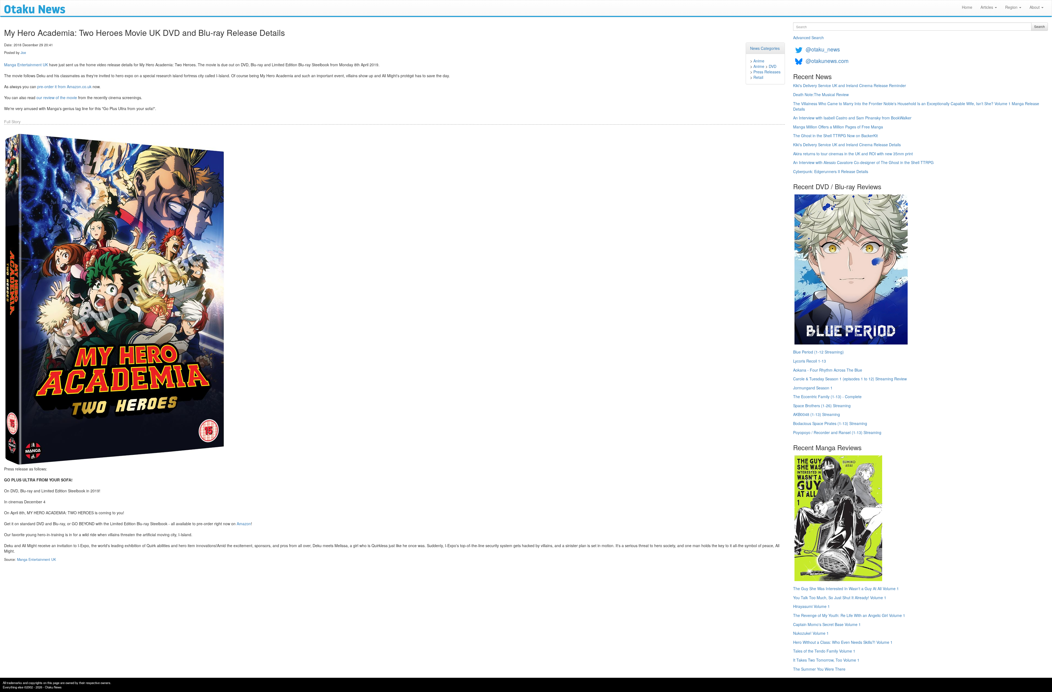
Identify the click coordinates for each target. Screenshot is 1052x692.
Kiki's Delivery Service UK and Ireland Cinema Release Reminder (849, 85)
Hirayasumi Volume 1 (811, 606)
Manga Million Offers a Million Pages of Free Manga (838, 127)
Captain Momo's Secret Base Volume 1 (827, 624)
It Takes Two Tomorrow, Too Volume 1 (826, 660)
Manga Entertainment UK (26, 64)
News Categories (765, 48)
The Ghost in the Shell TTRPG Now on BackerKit (835, 135)
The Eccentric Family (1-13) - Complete (827, 396)
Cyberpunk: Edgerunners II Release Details (830, 171)
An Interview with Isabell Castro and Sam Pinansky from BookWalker (852, 117)
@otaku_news (823, 49)
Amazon (244, 523)
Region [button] (1012, 7)
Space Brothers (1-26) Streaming (822, 405)
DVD (772, 66)
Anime (758, 61)
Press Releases (767, 71)
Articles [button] (987, 7)
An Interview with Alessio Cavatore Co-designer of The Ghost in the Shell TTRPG (863, 162)
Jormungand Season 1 (813, 387)
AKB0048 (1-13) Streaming (816, 414)
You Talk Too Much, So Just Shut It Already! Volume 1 (839, 597)
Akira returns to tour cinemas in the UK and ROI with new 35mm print (853, 153)
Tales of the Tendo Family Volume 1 (824, 651)
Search (1039, 26)
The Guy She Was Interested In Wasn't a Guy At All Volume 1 (846, 588)
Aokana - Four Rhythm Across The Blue (827, 370)
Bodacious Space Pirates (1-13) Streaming (830, 423)
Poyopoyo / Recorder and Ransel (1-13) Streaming (837, 432)
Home (967, 7)
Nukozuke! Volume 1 (811, 633)
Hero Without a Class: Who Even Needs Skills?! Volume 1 (843, 642)
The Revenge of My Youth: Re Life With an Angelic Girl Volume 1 (849, 615)
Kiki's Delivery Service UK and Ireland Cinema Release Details (847, 144)
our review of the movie (56, 97)
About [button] (1035, 7)
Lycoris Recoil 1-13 (809, 361)
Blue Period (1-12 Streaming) (818, 352)
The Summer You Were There (819, 669)
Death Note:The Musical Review (821, 94)
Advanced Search (808, 37)
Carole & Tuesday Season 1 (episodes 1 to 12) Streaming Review (850, 378)
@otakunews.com (827, 61)
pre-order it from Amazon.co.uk (64, 86)
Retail (758, 77)
